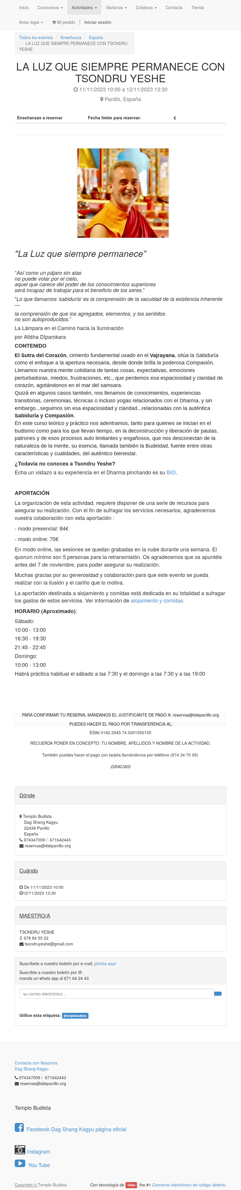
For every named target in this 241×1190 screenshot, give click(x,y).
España (96, 37)
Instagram (38, 1151)
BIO (171, 472)
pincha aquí (105, 963)
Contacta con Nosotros (36, 1063)
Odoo (131, 1185)
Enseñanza (71, 37)
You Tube (38, 1165)
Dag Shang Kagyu (31, 1069)
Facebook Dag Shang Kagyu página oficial (76, 1129)
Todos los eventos (36, 37)
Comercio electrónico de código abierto (188, 1185)
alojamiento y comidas (157, 600)
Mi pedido (65, 22)
